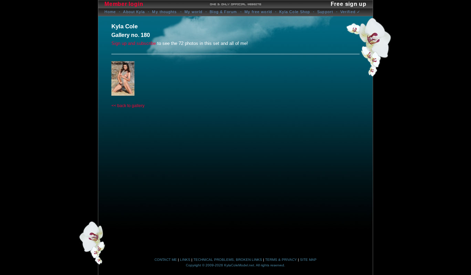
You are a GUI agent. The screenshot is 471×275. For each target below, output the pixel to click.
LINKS (185, 260)
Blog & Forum (223, 12)
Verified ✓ (350, 12)
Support (325, 12)
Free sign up (349, 4)
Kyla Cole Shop (294, 12)
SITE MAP (308, 260)
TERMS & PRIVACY (281, 260)
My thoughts (164, 12)
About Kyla (134, 12)
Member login (123, 4)
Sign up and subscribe (133, 43)
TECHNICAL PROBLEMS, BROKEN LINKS (227, 260)
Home (110, 12)
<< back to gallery (127, 105)
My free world (258, 12)
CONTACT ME (165, 260)
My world (193, 12)
